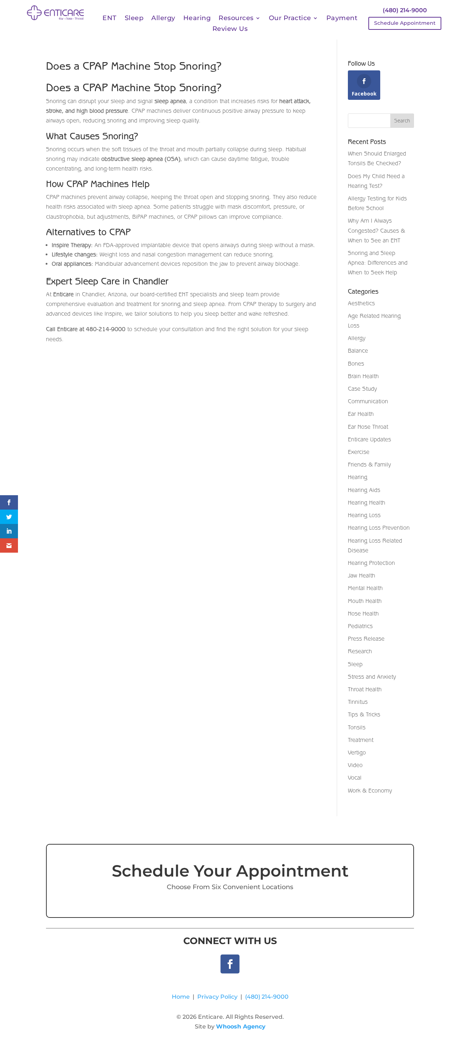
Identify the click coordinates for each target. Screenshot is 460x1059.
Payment (342, 18)
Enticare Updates (369, 439)
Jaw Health (361, 575)
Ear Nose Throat (368, 426)
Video (355, 765)
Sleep (134, 18)
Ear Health (361, 413)
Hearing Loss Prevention (379, 527)
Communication (368, 401)
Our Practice (290, 18)
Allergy (163, 18)
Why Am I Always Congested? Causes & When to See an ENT (376, 230)
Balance (358, 350)
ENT (109, 18)
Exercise (358, 452)
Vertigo (357, 752)
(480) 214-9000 (405, 10)
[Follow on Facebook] (230, 964)
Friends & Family (369, 464)
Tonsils (356, 727)
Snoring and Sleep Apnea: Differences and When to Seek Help (378, 262)
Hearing (197, 18)
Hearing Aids (364, 490)
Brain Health (363, 376)
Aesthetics (361, 303)
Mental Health (365, 588)
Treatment (360, 740)
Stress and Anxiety (372, 676)
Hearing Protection (371, 562)
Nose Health (363, 613)
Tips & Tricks (364, 714)
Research (360, 651)
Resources (236, 18)
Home (181, 996)
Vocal (355, 777)
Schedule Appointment (405, 23)
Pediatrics (360, 626)
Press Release (366, 638)
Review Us (230, 29)
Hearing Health (366, 502)
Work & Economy (370, 790)
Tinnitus (358, 701)
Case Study (362, 388)
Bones (356, 363)
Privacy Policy (217, 996)
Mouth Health (365, 601)
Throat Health (365, 689)
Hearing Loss (364, 515)
